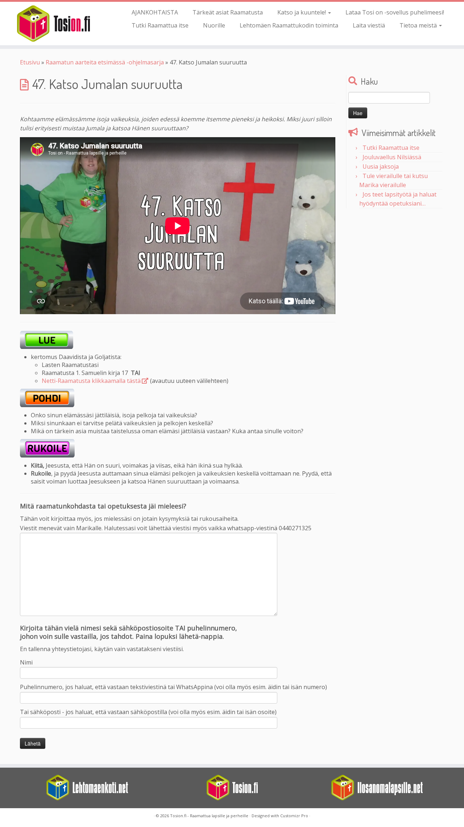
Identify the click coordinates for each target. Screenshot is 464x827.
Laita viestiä (369, 25)
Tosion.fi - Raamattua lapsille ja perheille (209, 815)
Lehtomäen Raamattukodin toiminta (289, 25)
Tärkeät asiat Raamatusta (227, 12)
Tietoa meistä (418, 25)
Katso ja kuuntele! (302, 12)
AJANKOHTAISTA (155, 12)
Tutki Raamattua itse (160, 25)
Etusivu (30, 62)
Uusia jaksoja (380, 166)
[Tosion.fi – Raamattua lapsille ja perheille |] (53, 23)
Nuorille (214, 25)
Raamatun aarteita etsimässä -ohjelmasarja (105, 62)
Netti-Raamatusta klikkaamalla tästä (91, 381)
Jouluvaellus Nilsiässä (391, 157)
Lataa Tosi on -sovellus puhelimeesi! (394, 12)
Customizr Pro (294, 815)
